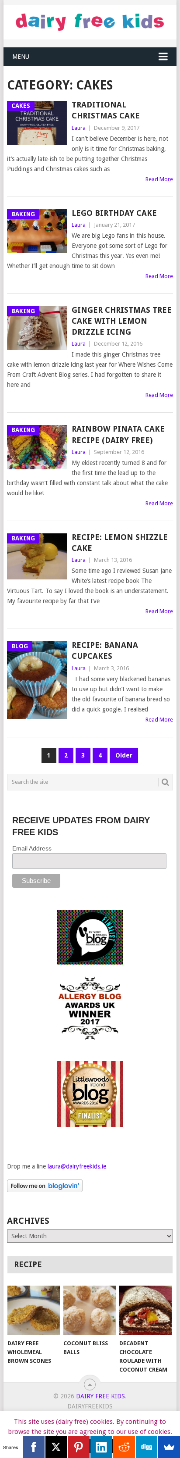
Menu (20, 56)
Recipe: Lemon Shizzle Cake (120, 542)
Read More (159, 179)
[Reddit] (124, 1447)
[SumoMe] (169, 1447)
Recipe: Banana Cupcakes (105, 650)
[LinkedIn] (101, 1447)
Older (123, 755)
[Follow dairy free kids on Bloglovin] (45, 1190)
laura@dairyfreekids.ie (77, 1166)
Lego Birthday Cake (114, 213)
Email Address (32, 848)
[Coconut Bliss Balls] (89, 1310)
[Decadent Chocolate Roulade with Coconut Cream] (145, 1310)
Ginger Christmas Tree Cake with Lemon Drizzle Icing (122, 320)
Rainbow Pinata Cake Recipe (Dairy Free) (118, 434)
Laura (79, 128)
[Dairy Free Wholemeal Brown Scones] (33, 1310)
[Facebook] (34, 1447)
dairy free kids (100, 1396)
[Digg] (147, 1447)
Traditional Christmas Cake (106, 110)
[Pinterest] (79, 1447)
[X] (56, 1447)
